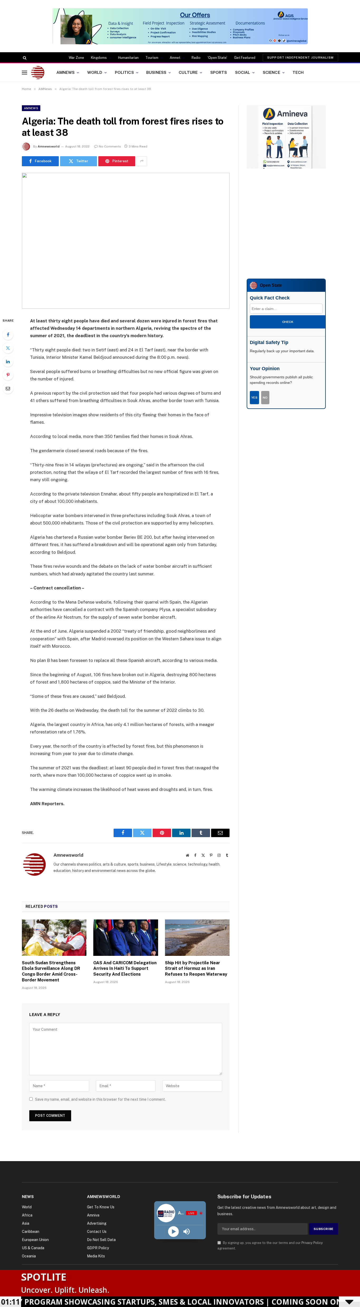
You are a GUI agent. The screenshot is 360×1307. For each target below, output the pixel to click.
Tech (298, 72)
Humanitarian (128, 58)
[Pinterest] (8, 375)
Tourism (151, 58)
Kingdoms (99, 58)
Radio (196, 58)
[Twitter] (8, 348)
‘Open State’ (217, 58)
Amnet (175, 58)
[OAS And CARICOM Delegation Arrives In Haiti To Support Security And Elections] (125, 937)
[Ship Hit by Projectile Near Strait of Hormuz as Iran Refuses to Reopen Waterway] (197, 937)
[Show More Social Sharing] (142, 161)
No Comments (110, 146)
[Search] (24, 58)
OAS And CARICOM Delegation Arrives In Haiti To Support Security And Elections (125, 968)
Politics (124, 72)
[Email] (8, 388)
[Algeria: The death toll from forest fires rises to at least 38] (126, 241)
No (265, 397)
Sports (218, 72)
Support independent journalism (300, 57)
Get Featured (244, 58)
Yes (254, 397)
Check (287, 322)
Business (156, 72)
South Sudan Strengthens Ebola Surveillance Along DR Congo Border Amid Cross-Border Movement (51, 971)
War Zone (76, 58)
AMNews (65, 72)
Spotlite (43, 1277)
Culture (188, 72)
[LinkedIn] (8, 361)
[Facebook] (8, 334)
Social (242, 72)
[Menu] (24, 72)
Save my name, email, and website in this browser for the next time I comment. (100, 1099)
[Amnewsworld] (37, 72)
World (95, 72)
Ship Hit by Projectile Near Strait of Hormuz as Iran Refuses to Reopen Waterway (196, 968)
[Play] (173, 1231)
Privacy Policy (312, 1243)
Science (271, 72)
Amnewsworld (49, 146)
